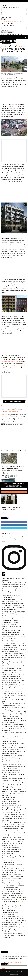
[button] (14, 484)
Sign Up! (14, 491)
